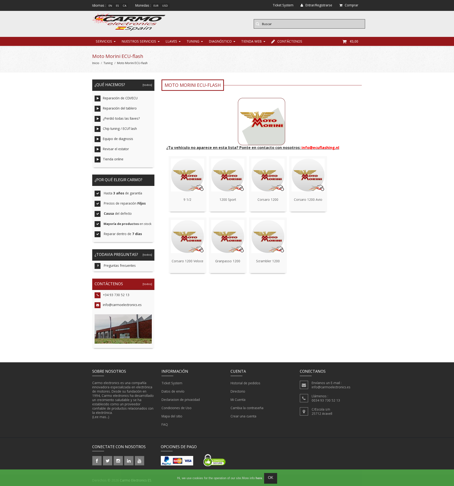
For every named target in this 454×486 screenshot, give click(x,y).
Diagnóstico (220, 41)
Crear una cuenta (243, 416)
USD (165, 5)
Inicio (95, 63)
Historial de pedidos (245, 383)
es (117, 5)
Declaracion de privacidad (181, 399)
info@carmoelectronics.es (122, 304)
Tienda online (113, 159)
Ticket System (172, 383)
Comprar (351, 5)
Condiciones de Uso (177, 408)
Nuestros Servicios (139, 41)
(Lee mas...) (100, 417)
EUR (155, 5)
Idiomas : (99, 5)
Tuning (193, 41)
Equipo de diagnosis (118, 138)
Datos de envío (173, 391)
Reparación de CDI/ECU (120, 98)
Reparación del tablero (120, 108)
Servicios (104, 41)
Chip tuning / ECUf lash (120, 128)
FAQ (165, 424)
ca (124, 5)
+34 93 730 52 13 (116, 295)
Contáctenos (289, 41)
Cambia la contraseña (247, 408)
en (110, 5)
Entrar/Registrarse (319, 5)
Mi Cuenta (238, 399)
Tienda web (251, 41)
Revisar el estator (116, 149)
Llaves (171, 41)
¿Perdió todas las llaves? (121, 118)
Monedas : (143, 5)
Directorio (238, 391)
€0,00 (354, 41)
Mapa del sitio (172, 416)
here (259, 478)
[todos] (146, 85)
